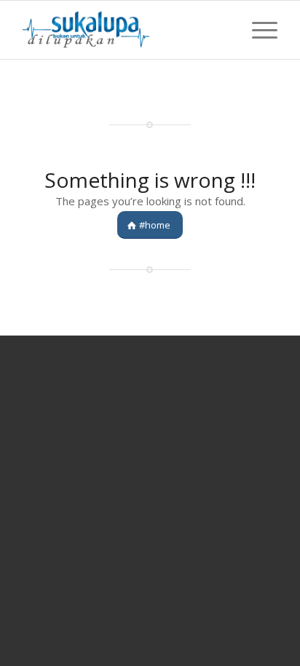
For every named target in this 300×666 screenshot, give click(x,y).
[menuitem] (257, 30)
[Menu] (257, 30)
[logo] (124, 30)
